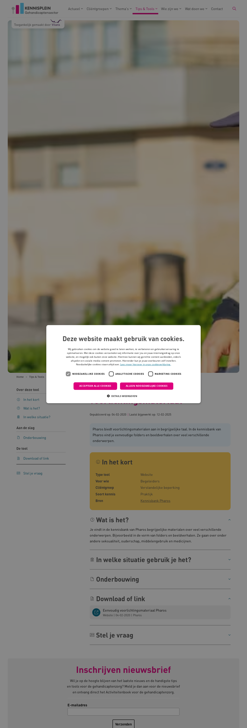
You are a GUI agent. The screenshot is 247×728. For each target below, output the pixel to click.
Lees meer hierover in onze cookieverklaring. (145, 364)
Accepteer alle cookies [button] (95, 385)
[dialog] (123, 364)
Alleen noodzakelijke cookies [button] (146, 385)
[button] (123, 395)
